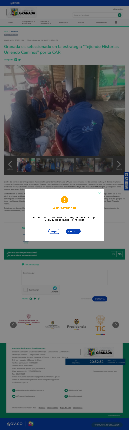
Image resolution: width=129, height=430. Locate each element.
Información (73, 231)
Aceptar (54, 231)
